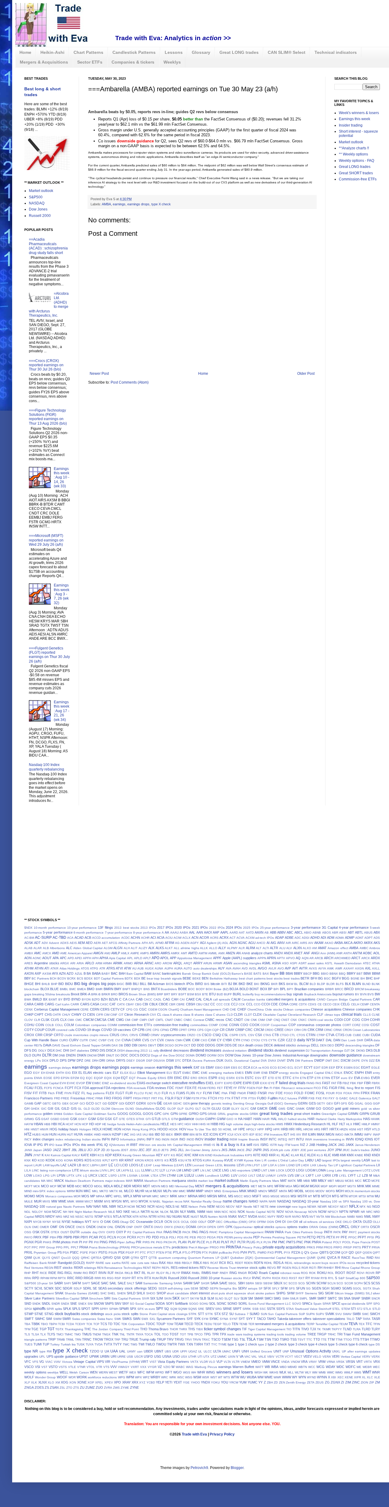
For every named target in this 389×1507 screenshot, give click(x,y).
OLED (367, 1221)
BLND (366, 984)
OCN (168, 1221)
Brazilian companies (309, 989)
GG (351, 1103)
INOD (190, 1139)
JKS (224, 1150)
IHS (292, 1134)
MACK (59, 1180)
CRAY (229, 1030)
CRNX (337, 1030)
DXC (336, 1060)
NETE (264, 1206)
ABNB (316, 932)
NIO (119, 1211)
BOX (263, 989)
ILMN (312, 1134)
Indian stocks (91, 1139)
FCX (77, 1088)
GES (312, 1103)
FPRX (365, 1093)
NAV (89, 1206)
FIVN (67, 1093)
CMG (120, 1019)
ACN (194, 937)
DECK (268, 1045)
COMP (213, 1025)
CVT (153, 1040)
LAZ (63, 1165)
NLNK (155, 1211)
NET (256, 1206)
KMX (350, 1155)
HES (173, 1124)
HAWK (375, 1119)
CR (222, 1030)
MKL (95, 1191)
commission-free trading (171, 1025)
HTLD (376, 1129)
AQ (298, 958)
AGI (203, 943)
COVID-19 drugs (87, 1030)
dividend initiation (234, 1050)
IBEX (169, 1134)
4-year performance (354, 927)
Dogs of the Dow (163, 1055)
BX (45, 999)
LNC (208, 1170)
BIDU (69, 984)
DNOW (92, 1055)
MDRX (137, 1186)
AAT (242, 932)
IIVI (304, 1134)
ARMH (107, 963)
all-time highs (190, 948)
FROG (117, 1098)
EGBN (348, 1067)
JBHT (66, 1150)
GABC (343, 1098)
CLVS (55, 1019)
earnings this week (174, 1067)
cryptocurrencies (173, 1035)
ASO (285, 963)
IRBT (134, 1145)
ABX (377, 932)
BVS (370, 994)
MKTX (113, 1191)
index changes (44, 1139)
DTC (178, 1060)
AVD (245, 968)
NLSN (174, 1211)
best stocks (274, 978)
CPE (148, 1030)
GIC (43, 1108)
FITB (42, 1093)
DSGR (140, 1060)
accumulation (111, 937)
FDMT (179, 1088)
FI (271, 1088)
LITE (75, 1170)
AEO (89, 943)
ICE (205, 1134)
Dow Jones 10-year (249, 1055)
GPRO (194, 1113)
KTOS (197, 1160)
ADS (377, 937)
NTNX (127, 1216)
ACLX (186, 937)
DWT (328, 1060)
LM (179, 1170)
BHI (37, 984)
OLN (27, 1227)
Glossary (201, 52)
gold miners (351, 1108)
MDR (127, 1186)
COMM (112, 1025)
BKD (242, 984)
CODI (338, 1019)
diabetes (83, 1050)
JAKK (350, 1145)
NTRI (153, 1216)
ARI (72, 963)
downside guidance (345, 1055)
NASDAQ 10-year (305, 1201)
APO (155, 958)
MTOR (353, 1196)
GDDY (113, 1103)
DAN (336, 1040)
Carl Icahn (62, 1004)
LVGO (243, 1175)
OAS (115, 1221)
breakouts (63, 994)
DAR (360, 1040)
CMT (151, 1019)
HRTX (334, 1129)
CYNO (245, 1040)
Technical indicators (336, 52)
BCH (53, 978)
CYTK (272, 1040)
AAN (199, 932)
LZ (359, 1175)
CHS (48, 1014)
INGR (174, 1139)
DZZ (372, 1060)
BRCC (339, 989)
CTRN (310, 1035)
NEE (184, 1206)
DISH (121, 1050)
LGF (264, 1165)
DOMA (190, 1055)
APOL (164, 958)
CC (212, 1004)
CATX (121, 1004)
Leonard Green (203, 1165)
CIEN (91, 1014)
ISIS (256, 1145)
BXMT (53, 999)
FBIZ (346, 1083)
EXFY (219, 1083)
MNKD (252, 1191)
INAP (376, 1134)
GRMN (353, 1113)
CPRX (192, 1030)
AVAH (236, 968)
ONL (110, 1227)
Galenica (365, 1098)
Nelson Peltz (197, 1206)
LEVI (240, 1165)
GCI (82, 1103)
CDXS (312, 1004)
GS (37, 1119)
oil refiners (310, 1221)
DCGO (169, 1045)
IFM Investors (273, 1134)
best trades (291, 978)
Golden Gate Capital (77, 1113)
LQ (85, 1175)
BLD (313, 984)
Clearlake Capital (275, 1014)
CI (84, 1014)
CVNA (126, 1040)
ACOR (204, 937)
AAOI (208, 932)
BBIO (325, 973)
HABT (247, 1119)
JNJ (249, 1150)
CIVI (153, 1014)
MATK (292, 1180)
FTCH (212, 1098)
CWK (187, 1040)
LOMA (321, 1170)
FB (339, 1083)
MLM (148, 1191)
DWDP (319, 1060)
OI (284, 1221)
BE (143, 978)
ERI (170, 1078)
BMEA (81, 989)
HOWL (227, 1129)
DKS (369, 1050)
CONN (234, 1025)
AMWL (212, 953)
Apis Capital (117, 958)
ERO (194, 1078)
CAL (199, 999)
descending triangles (359, 1045)
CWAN (169, 1040)
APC (63, 958)
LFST (256, 1165)
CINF (113, 1014)
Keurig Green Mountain (138, 1155)
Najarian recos (172, 1201)
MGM (305, 1186)
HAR (311, 1119)
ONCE (70, 1227)
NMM (201, 1211)
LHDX (305, 1165)
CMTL (160, 1019)
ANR (339, 953)
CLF (320, 1014)
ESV (258, 1078)
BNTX (155, 989)
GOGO (328, 1108)
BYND (76, 999)
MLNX (157, 1191)
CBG (138, 1004)
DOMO (201, 1055)
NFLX (354, 1206)
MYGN (117, 1201)
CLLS (367, 1014)
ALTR (274, 948)
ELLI (132, 1072)
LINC (35, 1170)
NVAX (232, 1216)
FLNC (149, 1093)
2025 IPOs (251, 927)
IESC (259, 1134)
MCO (45, 1186)
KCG (101, 1155)
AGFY (194, 943)
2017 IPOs (165, 927)
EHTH (60, 1072)
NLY (183, 1211)
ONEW (101, 1227)
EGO (28, 1072)
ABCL (298, 932)
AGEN (185, 943)
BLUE (54, 989)
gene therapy (200, 1103)
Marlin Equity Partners (255, 1180)
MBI (314, 1180)
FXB (311, 1098)
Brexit (75, 994)
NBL (105, 1206)
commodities (199, 1025)
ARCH (328, 958)
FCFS (48, 1088)
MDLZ (118, 1186)
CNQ (277, 1019)
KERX (117, 1155)
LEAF (148, 1165)
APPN (261, 958)
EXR (256, 1083)
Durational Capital (247, 1060)
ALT (258, 948)
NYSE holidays (73, 1221)
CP (134, 1030)
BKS (282, 984)
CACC (148, 999)
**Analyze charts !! (354, 148)
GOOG (122, 1113)
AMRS (165, 953)
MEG (164, 1186)
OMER (44, 1227)
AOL (376, 953)
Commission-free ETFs (358, 179)
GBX (65, 1103)
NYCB (37, 1221)
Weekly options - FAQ (356, 160)
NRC (369, 1211)
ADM (330, 937)
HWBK (88, 1134)
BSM (190, 994)
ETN (303, 1078)
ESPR (212, 1078)
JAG (341, 1145)
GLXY (235, 1108)
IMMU (358, 1134)
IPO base (56, 1145)
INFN (106, 1139)
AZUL (79, 973)
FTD (221, 1098)
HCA (61, 1124)
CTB (275, 1035)
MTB (316, 1196)
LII (378, 1165)
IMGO (339, 1134)
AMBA (106, 204)
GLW (226, 1108)
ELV (169, 1072)
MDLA (108, 1186)
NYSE (56, 1221)
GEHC (177, 1103)
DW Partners (304, 1060)
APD (70, 958)
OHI (278, 1221)
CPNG (164, 1030)
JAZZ (57, 1150)
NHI (71, 1211)
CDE (274, 1004)
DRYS (120, 1060)
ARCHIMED (342, 958)
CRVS (133, 1035)
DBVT (152, 1045)
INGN (165, 1139)
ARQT (188, 963)
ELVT (177, 1072)
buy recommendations (270, 994)
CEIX (336, 1004)
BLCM (303, 984)
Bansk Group (191, 973)
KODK (50, 1160)
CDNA (283, 1004)
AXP (38, 973)
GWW (221, 1119)
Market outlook (41, 191)
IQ (106, 1145)
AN (238, 953)
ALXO (307, 948)
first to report (364, 1088)
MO (291, 1191)
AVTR (303, 968)
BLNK (376, 984)
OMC (35, 1227)
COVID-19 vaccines (116, 1030)
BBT (359, 973)
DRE (87, 1060)
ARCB (319, 958)
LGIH (281, 1165)
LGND (290, 1165)
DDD (200, 1045)
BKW (289, 984)
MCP (53, 1186)
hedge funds (116, 1124)
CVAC (93, 1040)
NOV (280, 1211)
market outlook (227, 1180)
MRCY (164, 1196)
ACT (232, 937)
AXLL (376, 968)
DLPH (36, 1055)
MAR (129, 1180)
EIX (74, 1072)
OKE (338, 1221)
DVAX (272, 1060)
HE (104, 1124)
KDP (108, 1155)
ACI (153, 937)
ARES (28, 963)
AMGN (98, 953)
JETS (165, 1150)
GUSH (199, 1119)
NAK (186, 1201)
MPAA (100, 1196)
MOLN (349, 1191)
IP (34, 1145)
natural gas (54, 1206)
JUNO (375, 1150)
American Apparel (80, 953)
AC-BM (29, 937)
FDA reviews (156, 1088)
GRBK (254, 1113)
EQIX (108, 1078)
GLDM (105, 1108)
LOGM (310, 1170)
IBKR (178, 1134)
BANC (157, 973)
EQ (82, 1078)
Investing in (337, 1139)
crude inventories (76, 1035)
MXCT (88, 1201)
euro (344, 1078)
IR (127, 1145)
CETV (115, 1009)
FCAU (28, 1088)
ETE (278, 1078)
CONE (223, 1025)
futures (292, 1098)
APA (56, 958)
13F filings (105, 927)
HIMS (279, 1124)
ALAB (28, 948)
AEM (81, 943)
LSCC (102, 1175)
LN (202, 1170)
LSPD (112, 1175)
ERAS (162, 1078)
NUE (186, 1216)
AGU (252, 943)
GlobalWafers (145, 1108)
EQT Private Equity (143, 1078)
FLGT (119, 1093)
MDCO (88, 1186)
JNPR (257, 1150)
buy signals (295, 994)
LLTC (155, 1170)
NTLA (117, 1216)
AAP (216, 932)
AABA (184, 932)
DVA (264, 1060)
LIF (336, 1165)
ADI (323, 937)
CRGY (288, 1030)
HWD (97, 1134)
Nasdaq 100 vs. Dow (365, 1201)
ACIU (169, 937)
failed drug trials (292, 1083)
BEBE (187, 978)
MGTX (351, 1186)
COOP (265, 1025)
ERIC (178, 1078)
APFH (87, 958)
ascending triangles (247, 963)
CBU (199, 1004)
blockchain (31, 989)
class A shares (172, 1014)
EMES (239, 1072)
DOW (229, 1055)
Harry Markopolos (350, 1119)
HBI (54, 1124)
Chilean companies (296, 1009)
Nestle (247, 1206)
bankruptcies (171, 973)
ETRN (326, 1078)
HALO (282, 1119)
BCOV (61, 978)
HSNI (352, 1129)
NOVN (312, 1211)
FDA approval (92, 1088)
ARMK (117, 963)
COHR (375, 1019)
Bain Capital (134, 973)
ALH (127, 948)
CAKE (190, 999)
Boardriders (169, 989)
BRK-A (85, 994)
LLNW (145, 1170)
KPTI (114, 1160)
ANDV (278, 953)
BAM (147, 973)
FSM (187, 1098)
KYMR (238, 1160)
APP (173, 958)
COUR (50, 1030)
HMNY (375, 1124)
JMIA (232, 1150)
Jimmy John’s (210, 1150)
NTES (108, 1216)
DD (193, 1045)
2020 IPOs (182, 927)
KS (166, 1160)
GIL (57, 1108)
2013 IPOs (148, 927)
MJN (79, 1191)
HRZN (343, 1129)
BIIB (129, 984)
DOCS (134, 1055)
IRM (141, 1145)
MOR (77, 1196)
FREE (65, 1098)
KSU (181, 1160)
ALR (242, 948)
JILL (181, 1150)
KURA (207, 1160)
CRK (311, 1030)
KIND (208, 1155)
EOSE (47, 1078)
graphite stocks (237, 1113)
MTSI (362, 1196)
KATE (85, 1155)
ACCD (96, 937)
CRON (347, 1030)
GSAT (45, 1119)
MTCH (326, 1196)
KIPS (248, 1155)
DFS (27, 1050)
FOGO (288, 1093)
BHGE (29, 984)
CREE (279, 1030)
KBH (93, 1155)
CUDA (375, 1035)
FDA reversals (136, 1088)
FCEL (39, 1088)
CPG (156, 1030)
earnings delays (60, 1067)
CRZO (191, 1035)
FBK (353, 1083)
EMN (248, 1072)
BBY (27, 978)
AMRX (175, 953)
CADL (157, 999)
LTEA (154, 1175)
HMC (357, 1124)
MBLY (322, 1180)
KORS (78, 1160)
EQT (124, 1078)
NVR (288, 1216)
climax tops (332, 1014)
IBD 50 (160, 1134)
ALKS (160, 948)
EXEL (210, 1083)
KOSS (96, 1160)
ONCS (80, 1227)
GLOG (161, 1108)
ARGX (64, 963)
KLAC (285, 1155)
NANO (253, 1201)
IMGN (329, 1134)
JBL (74, 1150)
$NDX (28, 927)
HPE (241, 1129)
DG (34, 1050)
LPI (53, 1175)
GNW (310, 1108)
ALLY (222, 948)
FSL (161, 1098)
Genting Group (243, 1103)
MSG (266, 1196)
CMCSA (100, 1019)
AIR (288, 943)
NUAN (177, 1216)
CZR (281, 1040)
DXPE (356, 1060)
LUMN (199, 1175)
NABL (157, 1201)
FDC (170, 1088)
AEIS (73, 943)
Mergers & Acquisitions (44, 62)
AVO (280, 968)
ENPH (359, 1072)
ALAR (37, 948)
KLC (303, 1155)
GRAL (222, 1113)
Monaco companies (59, 1196)
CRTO (59, 1035)
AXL (368, 968)
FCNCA (58, 1088)
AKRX (368, 943)
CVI (117, 1040)
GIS (74, 1108)
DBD (127, 1045)
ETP (310, 1078)
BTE (205, 994)
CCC (219, 1004)
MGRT (342, 1186)
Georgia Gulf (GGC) (269, 1103)
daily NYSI (306, 1040)
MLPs (167, 1191)
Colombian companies (90, 1025)
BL (296, 984)
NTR (136, 1216)
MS (230, 1196)
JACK (332, 1145)
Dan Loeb (348, 1040)
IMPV (368, 1134)
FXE (319, 1098)
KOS (87, 1160)
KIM (195, 1155)
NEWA (311, 1206)
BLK (348, 984)
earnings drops (138, 204)
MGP (324, 1186)
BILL (143, 984)
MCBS (349, 1180)
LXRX (326, 1175)
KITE (256, 1155)
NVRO (296, 1216)
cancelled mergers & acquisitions (291, 999)
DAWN (106, 1045)
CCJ (234, 1004)
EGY (36, 1072)
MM (175, 1191)
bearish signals (171, 978)
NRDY (50, 1216)
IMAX (321, 1134)
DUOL (229, 1060)
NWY (376, 1216)
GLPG (189, 1108)
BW (377, 994)
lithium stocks (89, 1170)
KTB (188, 1160)
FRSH (137, 1098)
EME (204, 1072)
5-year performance (57, 932)
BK (235, 984)
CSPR (233, 1035)
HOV (182, 1129)
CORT (347, 1025)
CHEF (241, 1009)
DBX (160, 1045)
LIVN (103, 1170)
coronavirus (306, 1025)
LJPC (111, 1170)
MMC (182, 1191)
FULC (283, 1098)
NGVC (57, 1211)
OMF (54, 1227)
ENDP (273, 1072)
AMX (221, 953)
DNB (62, 1055)
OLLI (376, 1221)
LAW (46, 1165)
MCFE (375, 1180)
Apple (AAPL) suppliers (239, 958)
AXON (29, 973)
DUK (219, 1060)
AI (268, 943)
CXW (212, 1040)
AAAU (174, 932)
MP (92, 1196)
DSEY (130, 1060)
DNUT (110, 1055)
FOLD (298, 1093)
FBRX (376, 1083)
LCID (124, 1165)
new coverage (280, 1206)
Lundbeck (212, 1175)
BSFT (182, 994)
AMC (37, 953)
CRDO (269, 1030)
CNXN (312, 1019)
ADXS (64, 943)
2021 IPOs (200, 927)
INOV (199, 1139)
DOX (45, 1060)
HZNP (116, 1134)
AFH (145, 943)
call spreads (221, 999)
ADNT (359, 937)
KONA (68, 1160)
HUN (53, 1134)
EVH (63, 1083)
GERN (303, 1103)
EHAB (50, 1072)
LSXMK (144, 1175)
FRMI (99, 1098)
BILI (136, 984)
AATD (250, 932)
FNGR (241, 1093)
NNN (217, 1211)
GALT (376, 1098)
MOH (340, 1191)
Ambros (374, 948)
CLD (230, 1014)
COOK (255, 1025)
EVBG (365, 1078)
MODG (310, 1191)
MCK (36, 1186)
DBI (134, 1045)
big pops (108, 984)
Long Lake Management (344, 1170)
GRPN (364, 1113)
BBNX (333, 973)
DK (353, 1050)
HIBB (214, 1124)
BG (320, 978)
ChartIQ (173, 1009)
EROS (202, 1078)
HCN (77, 1124)
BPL (283, 989)
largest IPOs (331, 1160)
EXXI (263, 1083)
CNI (247, 1019)
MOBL (299, 1191)
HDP (98, 1124)
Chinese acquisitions (326, 1009)
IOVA (28, 1145)
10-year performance (82, 927)
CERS (104, 1009)
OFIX (252, 1221)
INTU (300, 1139)
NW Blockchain (335, 1216)
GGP (376, 1103)
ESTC (249, 1078)
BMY (117, 989)
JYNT (37, 1155)
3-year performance (306, 927)
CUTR (84, 1040)
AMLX (125, 953)
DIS (102, 1050)
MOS (85, 1196)
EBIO (219, 1067)
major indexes (115, 1180)
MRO (202, 1196)
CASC (104, 1004)
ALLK (204, 948)
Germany (290, 1103)
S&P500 (36, 197)
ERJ (186, 1078)
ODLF (202, 1221)
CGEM (152, 1009)
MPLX (127, 1196)
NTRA (143, 1216)
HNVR (44, 1129)
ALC (69, 948)
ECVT (298, 1067)
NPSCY (333, 1211)
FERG (211, 1088)
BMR (99, 989)
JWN (28, 1155)
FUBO (262, 1098)
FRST (146, 1098)
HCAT (70, 1124)
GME (273, 1108)
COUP (39, 1030)
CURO (63, 1040)
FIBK (276, 1088)
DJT (347, 1050)
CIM (106, 1014)
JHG (173, 1150)
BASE (248, 973)
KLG (320, 1155)
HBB (47, 1124)
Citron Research (136, 1014)
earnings (119, 204)
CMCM (88, 1019)
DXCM (345, 1060)
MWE (62, 1201)
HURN (61, 1134)
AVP (288, 968)
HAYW (28, 1124)
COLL (59, 1025)
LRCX (92, 1175)
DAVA (47, 1045)
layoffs (55, 1165)
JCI (89, 1150)
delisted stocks (285, 1045)
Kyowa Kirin (252, 1160)
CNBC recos (214, 1019)
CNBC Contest (194, 1019)
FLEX (110, 1093)
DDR (220, 1045)
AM (314, 948)
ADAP (279, 937)
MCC (358, 1180)
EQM (116, 1078)
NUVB (223, 1216)
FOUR (330, 1093)
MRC (155, 1196)
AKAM (318, 943)
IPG (40, 1145)
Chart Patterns (88, 52)
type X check (161, 204)
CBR (172, 1004)
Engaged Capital (312, 1072)
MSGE (275, 1196)
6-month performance (89, 932)
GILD (65, 1108)
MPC (109, 1196)
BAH (122, 973)
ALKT (169, 948)
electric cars (102, 1072)
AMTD (193, 953)
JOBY (295, 1150)
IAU (145, 1134)
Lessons (174, 52)
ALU (282, 948)
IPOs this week (83, 1145)
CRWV (155, 1035)
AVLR (272, 968)
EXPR (247, 1083)
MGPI (333, 1186)
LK (118, 1170)
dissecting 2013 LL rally (142, 1050)
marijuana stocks (184, 1180)
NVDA (252, 1216)
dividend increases (205, 1050)
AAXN (259, 932)
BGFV (336, 978)
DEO (330, 1045)
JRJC (346, 1150)
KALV (76, 1155)
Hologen (85, 1129)
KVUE (228, 1160)
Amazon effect (338, 948)
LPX (79, 1175)
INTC (273, 1139)
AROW (167, 963)
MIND (28, 1191)
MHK (360, 1186)
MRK (173, 1196)
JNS (266, 1150)
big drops (90, 983)
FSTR (195, 1098)
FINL (342, 1088)
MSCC (238, 1196)
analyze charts (262, 953)
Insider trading (351, 125)
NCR (151, 1206)
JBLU (82, 1150)
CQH (208, 1030)
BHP (54, 984)
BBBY (298, 973)
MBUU (339, 1180)
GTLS (166, 1119)
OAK (107, 1221)
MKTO (103, 1191)
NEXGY (333, 1206)
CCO (257, 1004)
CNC (229, 1019)
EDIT (317, 1067)
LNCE (216, 1170)
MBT (331, 1180)
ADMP (349, 937)
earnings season (143, 1067)
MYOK (143, 1201)
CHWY (76, 1014)
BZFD (96, 999)
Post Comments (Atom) (130, 382)
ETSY (335, 1078)
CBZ (206, 1004)
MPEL (118, 1196)
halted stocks (297, 1119)
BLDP (321, 984)
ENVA (38, 1078)
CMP (135, 1019)
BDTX (129, 978)
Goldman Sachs (105, 1113)
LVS (291, 1175)
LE (141, 1165)
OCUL (185, 1221)
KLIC (327, 1155)
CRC (249, 1030)
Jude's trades (360, 1150)
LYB (335, 1175)
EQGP (98, 1078)
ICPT (222, 1134)
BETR (305, 978)
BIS (206, 984)
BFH (314, 978)
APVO (290, 958)
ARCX (365, 958)
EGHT (365, 1067)
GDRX (141, 1103)
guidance (186, 1119)
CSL (225, 1035)
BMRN (108, 989)
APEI (78, 958)
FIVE (59, 1093)
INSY (264, 1139)
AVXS (313, 968)
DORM (211, 1055)
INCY (28, 1139)
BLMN (356, 984)
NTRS (161, 1216)
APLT (147, 958)
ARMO (128, 963)
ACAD (79, 937)
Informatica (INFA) (132, 1139)
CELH (355, 1004)
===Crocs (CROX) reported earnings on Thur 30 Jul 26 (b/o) (46, 365)
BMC (72, 989)
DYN (364, 1060)
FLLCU (139, 1093)
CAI (182, 999)
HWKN (106, 1134)
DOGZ (180, 1055)
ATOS (85, 968)
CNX (294, 1019)
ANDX (288, 953)
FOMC (310, 1093)
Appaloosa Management (194, 958)
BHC (369, 978)
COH (365, 1019)
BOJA (233, 989)
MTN (344, 1196)
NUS (203, 1216)
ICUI (230, 1134)
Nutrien (213, 1216)
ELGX (124, 1072)
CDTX (303, 1004)
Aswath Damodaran (348, 963)
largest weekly (351, 1160)
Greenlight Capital (334, 1113)
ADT (37, 943)
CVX (160, 1040)
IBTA (198, 1134)
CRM (319, 1030)
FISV (28, 1093)
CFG (129, 1009)
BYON (86, 999)
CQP (215, 1030)
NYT (88, 1221)
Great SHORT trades (356, 173)
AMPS (144, 953)
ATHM (28, 968)
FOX (339, 1093)
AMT (184, 953)
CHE (233, 1009)
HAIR (266, 1119)
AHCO (260, 943)
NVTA (320, 1216)
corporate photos (328, 1025)
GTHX (140, 1119)
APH (95, 958)
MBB (306, 1180)
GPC (158, 1113)
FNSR (262, 1093)
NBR (112, 1206)
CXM (195, 1040)
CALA (207, 999)
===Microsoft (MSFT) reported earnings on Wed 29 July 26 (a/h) (46, 540)
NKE (126, 1211)
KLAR (295, 1155)
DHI (66, 1050)
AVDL (253, 968)
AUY (221, 968)
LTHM (171, 1175)
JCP (97, 1150)
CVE (111, 1040)
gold (338, 1108)
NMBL (191, 1211)
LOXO (37, 1175)
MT (310, 1196)
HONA (126, 1129)
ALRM (250, 948)
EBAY (210, 1067)
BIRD (199, 984)
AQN (305, 958)
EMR (256, 1072)
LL (132, 1170)
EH (43, 1072)
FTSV (252, 1098)
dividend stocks (261, 1050)
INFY (150, 1139)
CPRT (183, 1030)
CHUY (66, 1014)
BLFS (340, 984)
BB (282, 973)
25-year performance (275, 927)
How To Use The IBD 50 (204, 1129)
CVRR (136, 1040)
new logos (299, 1206)
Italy (281, 1145)
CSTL (243, 1035)
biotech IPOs (184, 984)
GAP (37, 1103)
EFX (339, 1067)
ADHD (315, 937)
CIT (121, 1014)
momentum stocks (367, 1191)
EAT (197, 1067)
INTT (291, 1139)
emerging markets (221, 1072)
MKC (87, 1191)
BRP (160, 994)
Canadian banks (253, 999)
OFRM (261, 1221)
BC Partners (40, 978)
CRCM (259, 1030)
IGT (286, 1134)
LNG (225, 1170)
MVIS (46, 1201)
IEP (251, 1134)
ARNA (138, 963)
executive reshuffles (188, 1083)
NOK (241, 1211)
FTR (244, 1098)
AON (28, 958)
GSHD (64, 1119)
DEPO (339, 1045)
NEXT (344, 1206)
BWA (27, 999)
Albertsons (57, 948)
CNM (261, 1019)
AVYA (322, 968)
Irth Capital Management (184, 1145)
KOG (59, 1160)
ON (61, 1227)
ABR (335, 932)
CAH (174, 999)
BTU (212, 994)
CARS (84, 1004)
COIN (40, 1025)
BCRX (71, 978)
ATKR (54, 968)
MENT (200, 1186)
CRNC (328, 1030)
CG (135, 1009)
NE (177, 1206)
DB (121, 1045)
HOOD (162, 1129)
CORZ (356, 1025)
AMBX (28, 953)
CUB (348, 1035)
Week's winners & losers (359, 113)
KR (121, 1160)
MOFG (330, 1191)
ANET (298, 953)
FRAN (375, 1093)
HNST (35, 1129)
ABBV (281, 932)
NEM (211, 1206)
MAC (49, 1180)
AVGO (262, 968)
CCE (227, 1004)
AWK (330, 968)
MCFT (28, 1186)
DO (117, 1055)
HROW (308, 1129)
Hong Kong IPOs (144, 1129)
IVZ (302, 1145)
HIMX (288, 1124)
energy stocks (289, 1072)
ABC (290, 932)
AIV (310, 943)
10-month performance (50, 927)
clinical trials (351, 1014)
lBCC (85, 1165)
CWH (178, 1040)
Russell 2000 (40, 216)
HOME (107, 1129)
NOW (322, 1211)
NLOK (164, 1211)
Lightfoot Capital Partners (357, 1165)
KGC (180, 1155)
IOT (377, 1139)
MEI (171, 1186)
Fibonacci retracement (297, 1088)
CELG (345, 1004)
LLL (137, 1170)
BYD (67, 999)
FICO (317, 1088)
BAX (266, 973)
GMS (281, 1108)
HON (117, 1129)
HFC (180, 1124)
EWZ (105, 1083)
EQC (89, 1078)
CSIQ (217, 1035)
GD (104, 1103)
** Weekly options (353, 154)
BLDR (330, 984)
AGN (233, 943)
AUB (140, 968)
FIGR (333, 1088)
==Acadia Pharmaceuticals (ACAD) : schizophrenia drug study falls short (48, 246)
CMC (78, 1019)
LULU (189, 1175)
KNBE (359, 1155)
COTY (29, 1030)
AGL (225, 943)
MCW (61, 1186)
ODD (193, 1221)
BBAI (289, 973)
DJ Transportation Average (324, 1050)
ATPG (94, 968)
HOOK (173, 1129)
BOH (209, 989)
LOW (28, 1175)
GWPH (210, 1119)
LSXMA (132, 1175)
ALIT (134, 948)
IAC (126, 1134)
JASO (47, 1150)
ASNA (276, 963)
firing (350, 1088)
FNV (271, 1093)
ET (265, 1078)
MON (40, 1196)
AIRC (295, 943)
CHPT (38, 1014)
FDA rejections (115, 1088)
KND (367, 1155)
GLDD (95, 1108)
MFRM (279, 1186)
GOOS (148, 1113)
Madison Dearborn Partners (84, 1180)
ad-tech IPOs (264, 937)
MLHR (139, 1191)
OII (295, 1221)
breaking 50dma (43, 994)
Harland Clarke (326, 1119)
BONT (254, 989)
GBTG (56, 1103)
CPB (141, 1030)
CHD (225, 1009)
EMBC (186, 1072)
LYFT (352, 1175)
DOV (221, 1055)
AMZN (230, 953)
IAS (139, 1134)
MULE (28, 1201)
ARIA (80, 963)
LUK (180, 1175)
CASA (94, 1004)
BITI (224, 984)
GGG (368, 1103)
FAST (326, 1083)
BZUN (113, 999)
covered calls (65, 1030)
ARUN (207, 963)
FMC (216, 1093)
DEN (323, 1045)
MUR (38, 1201)
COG (356, 1019)
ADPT (368, 937)
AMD (55, 953)
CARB (38, 1004)
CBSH (190, 1004)
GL (80, 1108)
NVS (305, 1216)
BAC (114, 973)
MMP (199, 1191)
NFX (363, 1206)
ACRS (214, 937)
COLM (69, 1025)
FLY (199, 1093)
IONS (369, 1139)
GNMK (300, 1108)
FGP (259, 1088)
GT (115, 1119)
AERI (97, 943)
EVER (375, 1078)
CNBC (178, 1019)
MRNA (193, 1196)
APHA (103, 958)
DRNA (110, 1060)
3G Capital (330, 927)
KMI (343, 1155)
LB (79, 1165)
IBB (151, 1134)
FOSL (320, 1093)
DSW (170, 1060)
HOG (53, 1129)
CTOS (301, 1035)
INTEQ (282, 1139)
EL (80, 1072)
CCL (249, 1004)
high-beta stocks (263, 1124)
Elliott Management (151, 1072)
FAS (318, 1083)
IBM (185, 1134)
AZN (62, 973)
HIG (222, 1124)
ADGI (305, 937)
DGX (51, 1050)
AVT (295, 968)
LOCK (280, 1170)
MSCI (247, 1196)
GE (159, 1103)
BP (270, 989)
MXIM (98, 1201)
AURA (178, 968)
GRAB (212, 1113)
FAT (333, 1083)
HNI (26, 1129)
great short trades (307, 1113)
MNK (242, 1191)
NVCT (242, 1216)
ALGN (117, 948)
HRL (299, 1129)
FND (232, 1093)
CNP (269, 1019)
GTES (130, 1119)
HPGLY (251, 1129)
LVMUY (271, 1175)
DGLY (42, 1050)
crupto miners (99, 1035)
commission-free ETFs (135, 1025)
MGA (288, 1186)
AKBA (338, 943)
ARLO (89, 963)
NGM (47, 1211)
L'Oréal (283, 1160)
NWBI (351, 1216)
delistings (303, 1045)
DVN (290, 1060)
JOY (330, 1150)
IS (213, 1145)
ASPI (293, 963)
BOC (191, 989)
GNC (290, 1108)
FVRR (303, 1098)
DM (55, 1055)
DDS (228, 1045)
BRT (167, 994)
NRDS (39, 1216)
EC (240, 1067)
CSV (251, 1035)
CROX (29, 1035)
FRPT (127, 1098)
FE (194, 1088)
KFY (167, 1155)
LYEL (343, 1175)
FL (83, 1093)
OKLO (347, 1221)
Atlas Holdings (70, 968)
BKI (256, 984)
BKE (249, 984)
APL (130, 958)
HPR (276, 1129)
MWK (70, 1201)
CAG (166, 999)
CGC (143, 1009)
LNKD (256, 1170)
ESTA (240, 1078)
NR (363, 1211)
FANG (310, 1083)
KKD (264, 1155)
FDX (188, 1088)
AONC (37, 958)
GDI (121, 1103)
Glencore (117, 1108)
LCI (116, 1165)
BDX (137, 978)
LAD (318, 1160)
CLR (37, 1019)
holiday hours (68, 1129)
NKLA (135, 1211)
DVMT (281, 1060)
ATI (46, 968)
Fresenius (78, 1098)
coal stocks (325, 1019)
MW (54, 1201)
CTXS (340, 1035)
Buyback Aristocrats (318, 994)
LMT (196, 1170)
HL (329, 1124)
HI (208, 1124)
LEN (188, 1165)
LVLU (260, 1175)
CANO (321, 999)
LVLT (251, 1175)
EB (203, 1067)
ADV (45, 943)
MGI (296, 1186)
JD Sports (113, 1150)
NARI (272, 1201)
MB (299, 1180)
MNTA (283, 1191)
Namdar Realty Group (206, 1201)
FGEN (251, 1088)
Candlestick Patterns (134, 52)
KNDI (376, 1155)
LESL (219, 1165)
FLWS (180, 1093)
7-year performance (118, 932)
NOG (232, 1211)
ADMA (339, 937)
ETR (318, 1078)
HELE (164, 1124)
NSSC (79, 1216)
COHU (29, 1025)
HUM (45, 1134)
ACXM (250, 937)
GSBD (54, 1119)
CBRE (180, 1004)
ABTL (359, 932)
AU (134, 968)
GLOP (171, 1108)
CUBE (357, 1035)
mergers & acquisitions (227, 1185)
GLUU (216, 1108)
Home (25, 52)
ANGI (315, 953)
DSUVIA (159, 1060)
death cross (254, 1045)
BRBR (329, 989)
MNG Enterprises (226, 1191)
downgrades (319, 1055)
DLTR (47, 1055)
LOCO (290, 1170)
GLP (180, 1108)
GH (26, 1108)
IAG (133, 1134)
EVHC (71, 1083)
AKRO (358, 943)
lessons (230, 1165)
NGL (27, 1211)
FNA (225, 1093)
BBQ (342, 973)
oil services (326, 1221)
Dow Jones (38, 209)
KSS (173, 1160)
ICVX (238, 1134)
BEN (205, 978)
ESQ (222, 1078)
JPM (338, 1150)
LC (110, 1165)
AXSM (46, 973)
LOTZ (366, 1170)
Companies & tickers (133, 62)
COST (375, 1025)
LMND (186, 1170)
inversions (320, 1139)
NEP (239, 1206)
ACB (87, 937)
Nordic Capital (256, 1211)
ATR (102, 968)
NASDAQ (36, 203)
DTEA (186, 1060)
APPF (217, 958)
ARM (98, 963)
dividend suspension (289, 1050)
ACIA (160, 937)
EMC (196, 1072)
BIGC (120, 984)
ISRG (264, 1145)
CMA (70, 1019)
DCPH (179, 1045)
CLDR (238, 1014)
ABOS (326, 932)
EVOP (80, 1083)
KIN (201, 1155)
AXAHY (348, 968)
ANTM (357, 953)
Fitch (51, 1093)
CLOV (28, 1019)
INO (182, 1139)
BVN (363, 994)
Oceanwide (144, 1221)
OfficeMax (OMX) (236, 1221)
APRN (271, 958)
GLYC (245, 1108)
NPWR (354, 1211)
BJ (230, 984)
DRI (102, 1060)
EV (351, 1078)
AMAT (322, 948)
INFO (115, 1139)
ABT (351, 932)
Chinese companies (357, 1009)
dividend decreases (174, 1050)
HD (91, 1124)
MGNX (315, 1186)
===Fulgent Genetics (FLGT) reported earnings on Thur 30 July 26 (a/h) (49, 654)
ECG (273, 1067)
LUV (234, 1175)
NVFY (271, 1216)
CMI (127, 1019)
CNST (285, 1019)
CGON (162, 1009)
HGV (187, 1124)
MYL (126, 1201)
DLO (27, 1055)
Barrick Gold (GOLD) (216, 973)
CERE (84, 1009)
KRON (139, 1160)
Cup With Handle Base (41, 1040)
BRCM (359, 989)
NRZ (66, 1216)
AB (266, 932)
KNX (27, 1160)
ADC (297, 937)
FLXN (190, 1093)
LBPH (94, 1165)
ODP (211, 1221)
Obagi (124, 1221)
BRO (114, 994)
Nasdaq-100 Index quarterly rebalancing (46, 767)
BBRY (351, 973)
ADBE (289, 937)
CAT (112, 1004)
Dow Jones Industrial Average (287, 1055)
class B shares (193, 1014)
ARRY (197, 963)
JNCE (241, 1150)
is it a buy (225, 1144)
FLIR (129, 1093)
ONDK (91, 1227)
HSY (367, 1129)
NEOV (230, 1206)
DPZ (80, 1060)
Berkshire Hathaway (224, 978)
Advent (54, 943)
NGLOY (37, 1211)
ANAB (246, 953)
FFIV (242, 1088)
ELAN (87, 1072)
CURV (73, 1040)
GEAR (167, 1103)
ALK (151, 948)
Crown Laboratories (366, 1030)
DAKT (320, 1040)
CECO (327, 1004)
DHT (73, 1050)
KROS (149, 1160)
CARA (28, 1004)
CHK (376, 1009)
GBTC (47, 1103)
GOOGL (135, 1113)
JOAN (274, 1150)
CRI (304, 1030)
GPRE (183, 1113)
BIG (77, 984)
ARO (158, 963)
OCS (176, 1221)
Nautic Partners (74, 1206)
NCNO (141, 1206)
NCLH (121, 1206)
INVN (350, 1139)
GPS (203, 1113)
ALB (46, 948)
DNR (101, 1055)
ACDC (125, 937)
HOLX (97, 1129)
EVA (357, 1078)
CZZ (289, 1040)
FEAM (202, 1088)
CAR (376, 999)
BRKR (106, 994)
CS (199, 1035)
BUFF (228, 994)
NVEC (262, 1216)
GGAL (359, 1103)
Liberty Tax (324, 1165)
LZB (365, 1175)
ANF (307, 953)
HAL (274, 1119)
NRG (59, 1216)
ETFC (287, 1078)
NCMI (131, 1206)
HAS (366, 1119)
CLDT (248, 1014)
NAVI (97, 1206)
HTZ (27, 1134)
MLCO (129, 1191)
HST (360, 1129)
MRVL (222, 1196)
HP (235, 1129)
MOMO (29, 1196)
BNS (146, 989)
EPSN (65, 1078)
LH (298, 1165)
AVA (229, 968)
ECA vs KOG (260, 1067)
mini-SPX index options (49, 1191)
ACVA (240, 937)
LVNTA (282, 1175)
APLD (138, 958)
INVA (308, 1139)
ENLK (338, 1072)
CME (111, 1019)
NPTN (343, 1211)
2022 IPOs (217, 927)
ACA (70, 937)
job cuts (284, 1150)
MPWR (146, 1196)
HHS (202, 1124)
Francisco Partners (38, 1098)
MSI (293, 1196)
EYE (271, 1083)
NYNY (47, 1221)
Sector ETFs (89, 62)
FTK (228, 1098)
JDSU (133, 1150)
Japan (37, 1150)
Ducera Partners (203, 1060)
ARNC (149, 963)
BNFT (126, 989)
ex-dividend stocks (123, 1083)
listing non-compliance (55, 1170)
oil (300, 1221)
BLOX (44, 989)
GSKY (82, 1119)
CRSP (48, 1035)
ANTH (347, 953)
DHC (59, 1050)
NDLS (170, 1206)
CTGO (284, 1035)
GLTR (206, 1108)
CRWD (144, 1035)
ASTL (329, 963)
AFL (151, 943)
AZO (70, 973)
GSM (92, 1119)
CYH (236, 1040)
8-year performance (146, 932)
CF (122, 1009)
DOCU (145, 1055)
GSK (73, 1119)
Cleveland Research (302, 1014)
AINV (281, 943)
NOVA (289, 1211)
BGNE (355, 978)
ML (121, 1191)
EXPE (237, 1083)
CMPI (143, 1019)
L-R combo (269, 1160)
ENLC (329, 1072)
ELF (116, 1072)
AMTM (202, 953)
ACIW (177, 937)
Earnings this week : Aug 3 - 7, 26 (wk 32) (61, 594)
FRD (57, 1098)
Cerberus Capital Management (56, 1009)
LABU (309, 1160)
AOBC (367, 953)
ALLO (213, 948)
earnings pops (115, 1067)
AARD (233, 932)
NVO (280, 1216)
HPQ (268, 1129)
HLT (342, 1124)
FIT (35, 1093)
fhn (266, 1088)
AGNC (242, 943)
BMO (91, 989)
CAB (139, 999)
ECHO (282, 1067)
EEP (332, 1067)
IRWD (207, 1145)
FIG (325, 1088)
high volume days (238, 1124)
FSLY (178, 1098)
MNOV (262, 1191)
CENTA (375, 1004)
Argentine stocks (46, 963)
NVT (312, 1216)
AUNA (159, 968)
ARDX (375, 958)
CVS (145, 1040)
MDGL (98, 1186)
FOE (279, 1093)
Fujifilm (273, 1098)
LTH (163, 1175)
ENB (264, 1072)
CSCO (207, 1035)
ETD (271, 1078)
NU (169, 1216)
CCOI (265, 1004)
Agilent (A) (214, 943)
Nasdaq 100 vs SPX (334, 1201)
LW (297, 1175)
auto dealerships (205, 968)
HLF (335, 1124)
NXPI (28, 1221)
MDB (70, 1186)
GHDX (35, 1108)
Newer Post (99, 373)
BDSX (88, 978)
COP (292, 1025)
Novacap (300, 1211)
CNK (254, 1019)
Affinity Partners (129, 943)
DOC (124, 1055)
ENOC (348, 1072)
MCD (366, 1180)
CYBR (227, 1040)
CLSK (45, 1019)
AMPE (134, 953)
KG (173, 1155)
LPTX (70, 1175)
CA (125, 999)
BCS (80, 978)
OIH (289, 1221)
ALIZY (143, 948)
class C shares (215, 1014)
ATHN (39, 968)
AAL (192, 932)
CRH (297, 1030)
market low (205, 1180)
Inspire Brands (248, 1139)
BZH (104, 999)
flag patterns (96, 1093)
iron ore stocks (155, 1145)
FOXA (347, 1093)
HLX (349, 1124)
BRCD (349, 989)
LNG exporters (240, 1170)
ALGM (108, 948)
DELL (315, 1045)
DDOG (210, 1045)
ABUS (368, 932)
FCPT (69, 1088)
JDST (124, 1150)
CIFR (99, 1014)
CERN (94, 1009)
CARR (75, 1004)
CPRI (174, 1030)
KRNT (129, 1160)
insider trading (217, 1139)
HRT (324, 1129)
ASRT (302, 963)
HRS (317, 1129)
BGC (327, 978)
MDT (146, 1186)
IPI (46, 1145)
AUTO (188, 968)
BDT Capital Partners (109, 978)
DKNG (360, 1050)
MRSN (212, 1196)
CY (219, 1040)
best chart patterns (252, 978)
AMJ (107, 953)
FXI (325, 1098)
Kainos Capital (61, 1155)
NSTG (89, 1216)
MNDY (209, 1191)
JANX (28, 1150)
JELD (156, 1150)
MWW (80, 1201)
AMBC (364, 948)
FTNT (236, 1098)
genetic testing (221, 1103)
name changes (235, 1201)
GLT (198, 1108)
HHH (195, 1124)
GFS (344, 1103)
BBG (316, 973)
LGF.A (272, 1165)
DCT (187, 1045)
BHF (377, 978)
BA (89, 973)
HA (240, 1119)
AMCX (46, 953)
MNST (273, 1191)
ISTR (273, 1145)
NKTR (145, 1211)
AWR (338, 968)
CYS (264, 1040)
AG (177, 943)
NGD (376, 1206)
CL (159, 1014)
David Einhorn (71, 1045)
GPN (174, 1113)
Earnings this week (354, 119)
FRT (154, 1098)
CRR (39, 1035)
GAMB (28, 1103)
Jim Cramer (193, 1150)
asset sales (316, 963)
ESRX (230, 1078)
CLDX (257, 1014)
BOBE (182, 989)
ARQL (177, 963)
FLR (165, 1093)
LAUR (37, 1165)
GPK (166, 1113)
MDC (78, 1186)
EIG (68, 1072)
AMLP (115, 953)
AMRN (155, 953)
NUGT (195, 1216)
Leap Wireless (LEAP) (168, 1165)
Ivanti (295, 1145)
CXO (204, 1040)
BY (60, 999)
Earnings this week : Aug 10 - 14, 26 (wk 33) (61, 478)
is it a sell (244, 1145)
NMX (209, 1211)
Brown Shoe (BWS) (142, 994)
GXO (229, 1119)
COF (347, 1019)
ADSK (28, 943)
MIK (368, 1186)
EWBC (96, 1083)
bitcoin (215, 984)
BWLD (37, 999)
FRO (107, 1098)
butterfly (248, 994)
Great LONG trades (239, 52)
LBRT (103, 1165)
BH (362, 978)
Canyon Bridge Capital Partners (349, 999)
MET (254, 1186)
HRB (284, 1129)
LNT (264, 1170)
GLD (87, 1108)
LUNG (225, 1175)
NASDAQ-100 (34, 1206)
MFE (270, 1186)
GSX (108, 1119)
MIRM (71, 1191)
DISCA (111, 1050)
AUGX (149, 968)
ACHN (135, 937)
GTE (122, 1119)
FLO (157, 1093)
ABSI (342, 932)
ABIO (308, 932)
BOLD (244, 989)
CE (320, 1004)
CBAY (130, 1004)
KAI (47, 1155)
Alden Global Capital (87, 948)
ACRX (224, 937)
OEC (219, 1221)
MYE (107, 1201)
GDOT (130, 1103)
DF (377, 1045)
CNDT (238, 1019)
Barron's (237, 973)
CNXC (302, 1019)
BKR (274, 984)
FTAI (203, 1098)
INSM (233, 1139)
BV (357, 994)
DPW (71, 1060)
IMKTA (348, 1134)
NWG (359, 1216)
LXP (318, 1175)
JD (103, 1150)
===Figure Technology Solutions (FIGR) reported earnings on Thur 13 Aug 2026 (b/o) (48, 417)
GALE (353, 1098)
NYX (96, 1221)
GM (253, 1108)
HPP (260, 1129)
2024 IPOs (234, 927)
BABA (96, 973)
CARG (49, 1004)
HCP (85, 1124)
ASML (266, 963)
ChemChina (255, 1009)
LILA (27, 1170)
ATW (127, 968)
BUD (220, 994)
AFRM (169, 943)
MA (43, 1180)
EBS (234, 1067)
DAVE (56, 1045)
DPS (63, 1060)
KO (34, 1160)
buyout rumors (343, 994)
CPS (200, 1030)
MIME (376, 1186)
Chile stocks (273, 1009)
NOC (225, 1211)
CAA (131, 999)
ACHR (145, 937)
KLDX (311, 1155)
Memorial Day (184, 1186)
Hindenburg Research (309, 1124)
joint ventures (316, 1150)
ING (158, 1139)
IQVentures (117, 1145)
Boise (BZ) (221, 989)
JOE (303, 1150)
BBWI (376, 973)
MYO (134, 1201)
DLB (377, 1050)
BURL (237, 994)
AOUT (47, 958)
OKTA (357, 1221)
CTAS (267, 1035)
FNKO (251, 1093)
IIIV (298, 1134)
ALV (289, 948)
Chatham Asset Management (200, 1009)
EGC (356, 1067)
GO (318, 1108)
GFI (337, 1103)
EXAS (141, 1083)
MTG (335, 1196)
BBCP (307, 973)
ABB (273, 932)
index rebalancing (68, 1139)
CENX (28, 1009)
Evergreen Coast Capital (41, 1083)
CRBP (239, 1030)
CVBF (102, 1040)
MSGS (285, 1196)
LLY (162, 1170)
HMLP (366, 1124)
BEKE (196, 978)
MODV (320, 1191)
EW (88, 1083)
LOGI (300, 1170)
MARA (138, 1180)
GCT (98, 1103)
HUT (70, 1134)
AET (105, 943)
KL (279, 1155)
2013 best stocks (126, 927)
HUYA (78, 1134)
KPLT (106, 1160)
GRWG (29, 1119)
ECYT (308, 1067)
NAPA (264, 1201)
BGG (345, 978)
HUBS (36, 1134)
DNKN (81, 1055)
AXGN (359, 968)
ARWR (217, 963)
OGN (270, 1221)
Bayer (274, 973)
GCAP (74, 1103)
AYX (55, 973)
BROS (123, 994)
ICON (213, 1134)
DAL (329, 1040)
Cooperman (279, 1025)
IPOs (67, 1145)
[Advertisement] (225, 20)
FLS (172, 1093)
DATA (368, 1040)
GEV (329, 1103)
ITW (287, 1145)
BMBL (64, 989)
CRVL (124, 1035)
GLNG (129, 1108)
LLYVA (171, 1170)
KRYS (159, 1160)
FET (220, 1088)
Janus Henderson (367, 1145)
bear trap (153, 978)
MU (377, 1196)
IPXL (99, 1145)
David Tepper (91, 1045)
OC (132, 1221)
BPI (276, 989)
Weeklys (172, 62)
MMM (191, 1191)
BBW (367, 973)
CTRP (321, 1035)
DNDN (71, 1055)
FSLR (169, 1098)
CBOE (163, 1004)
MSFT (256, 1196)
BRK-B (96, 994)
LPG (46, 1175)
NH (65, 1211)
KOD (41, 1160)
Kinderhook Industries (228, 1155)
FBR (367, 1083)
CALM (235, 999)
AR (311, 958)
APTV (281, 958)
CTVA (330, 1035)
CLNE (376, 1014)
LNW (271, 1170)
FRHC (90, 1098)
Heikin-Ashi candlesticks (143, 1124)
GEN (186, 1103)
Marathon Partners (157, 1180)
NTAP (99, 1216)
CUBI (366, 1035)
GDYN (151, 1103)
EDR (325, 1067)
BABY (106, 973)
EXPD (228, 1083)
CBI (145, 1004)
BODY (200, 989)
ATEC (367, 963)
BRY (174, 994)
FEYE (228, 1088)
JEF (149, 1150)
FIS (377, 1088)
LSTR (122, 1175)
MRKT (182, 1196)
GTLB (156, 1119)
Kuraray (217, 1160)
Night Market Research (91, 1211)
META (262, 1186)
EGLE (375, 1067)
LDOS (133, 1165)
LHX (313, 1165)
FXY (332, 1098)
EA (378, 1060)
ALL (177, 948)
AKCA (348, 943)
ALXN (297, 948)
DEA (241, 1045)
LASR (366, 1160)
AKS (377, 943)
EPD (56, 1078)
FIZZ (76, 1093)
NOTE (271, 1211)
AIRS (303, 943)
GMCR (262, 1108)
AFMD (159, 943)
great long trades (276, 1113)
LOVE (375, 1170)
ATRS (110, 968)
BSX (198, 994)
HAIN (257, 1119)
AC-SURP (43, 937)
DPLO (54, 1060)
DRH (95, 1060)
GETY (321, 1103)
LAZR (72, 1165)
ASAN (227, 963)
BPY (290, 989)
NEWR (322, 1206)
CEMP (364, 1004)
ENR (368, 1072)
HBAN (38, 1124)
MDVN (155, 1186)
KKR (272, 1155)
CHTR (57, 1014)
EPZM (75, 1078)
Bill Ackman (156, 984)
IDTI (245, 1134)
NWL (367, 1216)
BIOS (170, 984)
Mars (275, 1180)
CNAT (169, 1019)
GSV (100, 1119)
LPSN (61, 1175)
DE (234, 1045)
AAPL (224, 932)
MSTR (302, 1196)
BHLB (46, 984)
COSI (365, 1025)
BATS (257, 973)
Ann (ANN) (327, 953)
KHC (187, 1155)
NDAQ (160, 1206)
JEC (141, 1150)
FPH (356, 1093)
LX (303, 1175)
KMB (335, 1155)
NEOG (220, 1206)
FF (235, 1088)
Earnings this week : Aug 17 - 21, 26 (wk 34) (61, 711)
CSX (258, 1035)
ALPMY (232, 948)
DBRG (142, 1045)
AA (167, 932)
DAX (115, 1045)
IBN (191, 1134)
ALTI (266, 948)
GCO (90, 1103)
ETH (296, 1078)
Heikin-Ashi (52, 52)
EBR (227, 1067)
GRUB (375, 1113)
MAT (283, 1180)
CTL (292, 1035)
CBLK (153, 1004)
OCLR (158, 1221)
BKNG (265, 984)
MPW (137, 1196)
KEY (159, 1155)
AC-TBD (59, 937)
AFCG (113, 943)
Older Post (306, 373)
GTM (174, 1119)
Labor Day (296, 1160)
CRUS (114, 1035)
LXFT (310, 1175)
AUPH (168, 968)
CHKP (28, 1014)
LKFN (125, 1170)
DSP (149, 1060)
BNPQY (136, 989)
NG (369, 1206)
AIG (273, 943)
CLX (63, 1019)
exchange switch (158, 1083)
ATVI (119, 968)
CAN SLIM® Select (286, 52)
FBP (360, 1083)
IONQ (359, 1139)
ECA (246, 1067)
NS (72, 1216)
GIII (50, 1108)
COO (244, 1025)
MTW (370, 1196)
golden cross (52, 1113)
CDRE (293, 1004)
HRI (291, 1129)
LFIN (248, 1165)
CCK (242, 1004)
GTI (148, 1119)
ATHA (376, 963)
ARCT (355, 958)
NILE (111, 1211)
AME (63, 953)
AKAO (329, 943)
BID (61, 984)
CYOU (255, 1040)
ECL (290, 1067)
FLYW (207, 1093)
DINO (94, 1050)
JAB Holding (318, 1145)
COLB (49, 1025)
